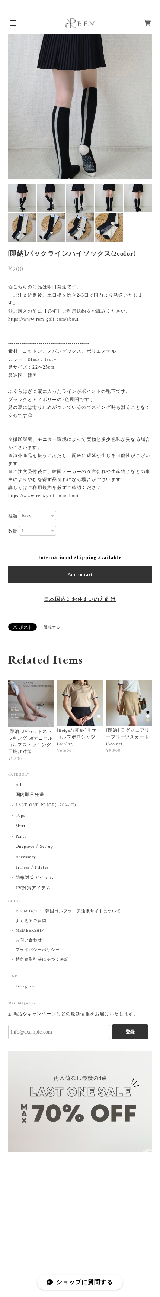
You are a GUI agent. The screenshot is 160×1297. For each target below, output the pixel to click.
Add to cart (80, 574)
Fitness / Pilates (32, 867)
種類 (13, 515)
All (19, 784)
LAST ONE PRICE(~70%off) (46, 805)
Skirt (21, 826)
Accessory (26, 857)
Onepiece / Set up (34, 846)
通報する (52, 627)
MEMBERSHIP (30, 930)
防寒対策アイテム (35, 877)
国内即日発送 (30, 795)
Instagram (25, 986)
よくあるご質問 (31, 921)
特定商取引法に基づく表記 (42, 959)
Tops (21, 815)
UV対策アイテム (33, 888)
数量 (13, 531)
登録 (130, 1031)
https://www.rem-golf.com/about (43, 319)
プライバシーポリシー (38, 949)
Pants (21, 836)
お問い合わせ (29, 940)
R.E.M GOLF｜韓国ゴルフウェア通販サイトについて (68, 911)
